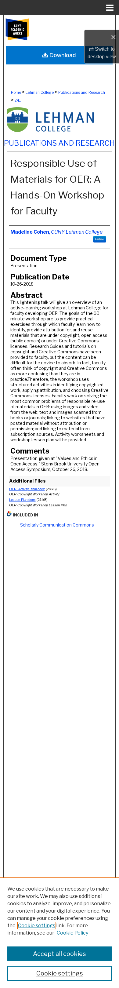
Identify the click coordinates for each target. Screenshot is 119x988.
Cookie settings (36, 925)
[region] (59, 932)
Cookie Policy (72, 933)
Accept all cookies (59, 953)
